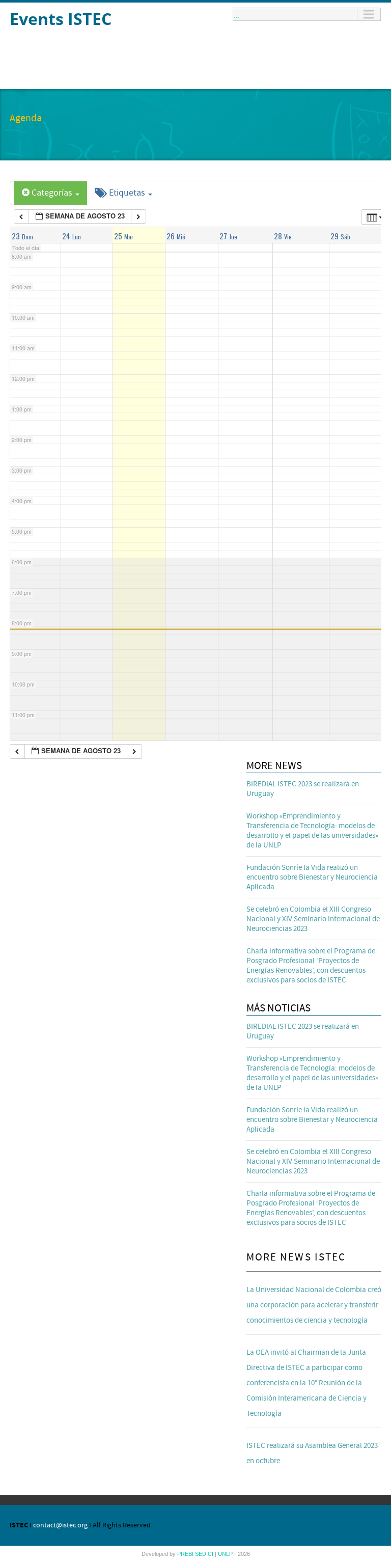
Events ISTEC (60, 19)
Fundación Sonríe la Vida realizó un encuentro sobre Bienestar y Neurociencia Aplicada (312, 877)
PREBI (186, 1554)
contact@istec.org (60, 1525)
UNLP (226, 1554)
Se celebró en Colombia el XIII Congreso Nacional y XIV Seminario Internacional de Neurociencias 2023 (313, 919)
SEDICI (205, 1554)
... (236, 14)
